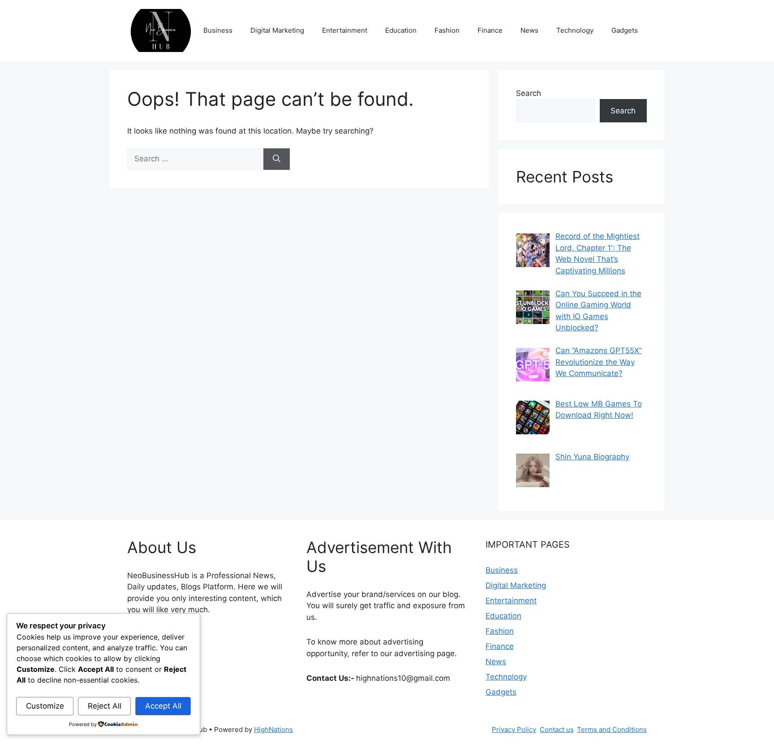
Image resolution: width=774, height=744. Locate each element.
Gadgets (624, 30)
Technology (574, 30)
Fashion (447, 30)
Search (528, 93)
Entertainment (344, 30)
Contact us (557, 729)
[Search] (276, 159)
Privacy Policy (514, 729)
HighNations (273, 729)
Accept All (163, 705)
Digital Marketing (277, 30)
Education (401, 30)
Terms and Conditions (612, 729)
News (529, 30)
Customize (45, 705)
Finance (490, 30)
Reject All (104, 705)
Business (217, 30)
